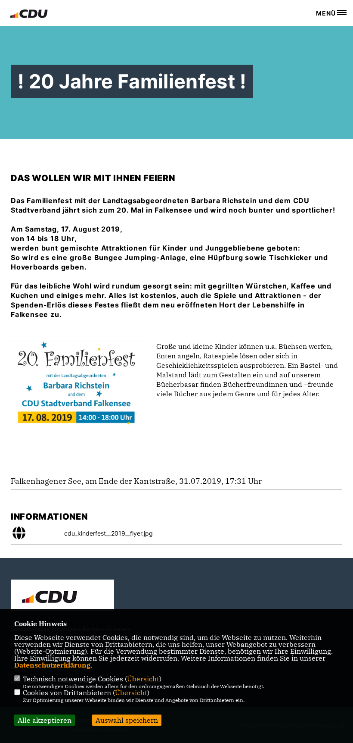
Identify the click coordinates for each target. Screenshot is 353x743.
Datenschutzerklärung (52, 665)
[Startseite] (62, 596)
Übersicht (143, 678)
